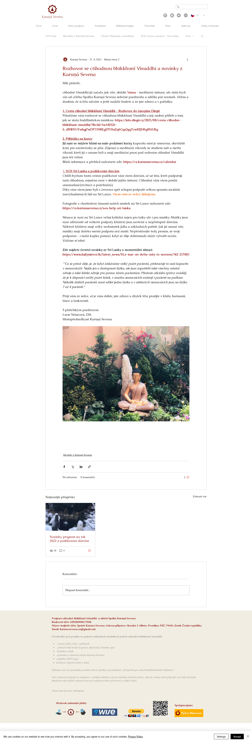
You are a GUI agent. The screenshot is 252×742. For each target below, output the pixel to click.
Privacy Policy (135, 736)
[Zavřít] (248, 736)
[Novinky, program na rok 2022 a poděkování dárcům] (70, 517)
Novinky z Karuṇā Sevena (78, 36)
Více (188, 36)
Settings (221, 736)
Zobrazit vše (200, 496)
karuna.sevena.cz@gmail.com (78, 629)
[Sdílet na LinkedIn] (81, 466)
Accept (237, 736)
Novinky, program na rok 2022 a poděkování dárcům (69, 539)
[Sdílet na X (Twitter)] (72, 466)
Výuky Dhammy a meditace (117, 36)
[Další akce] (187, 59)
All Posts (50, 36)
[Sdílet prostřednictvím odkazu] (89, 466)
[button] (202, 36)
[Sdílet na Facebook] (64, 466)
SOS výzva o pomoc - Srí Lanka (160, 36)
